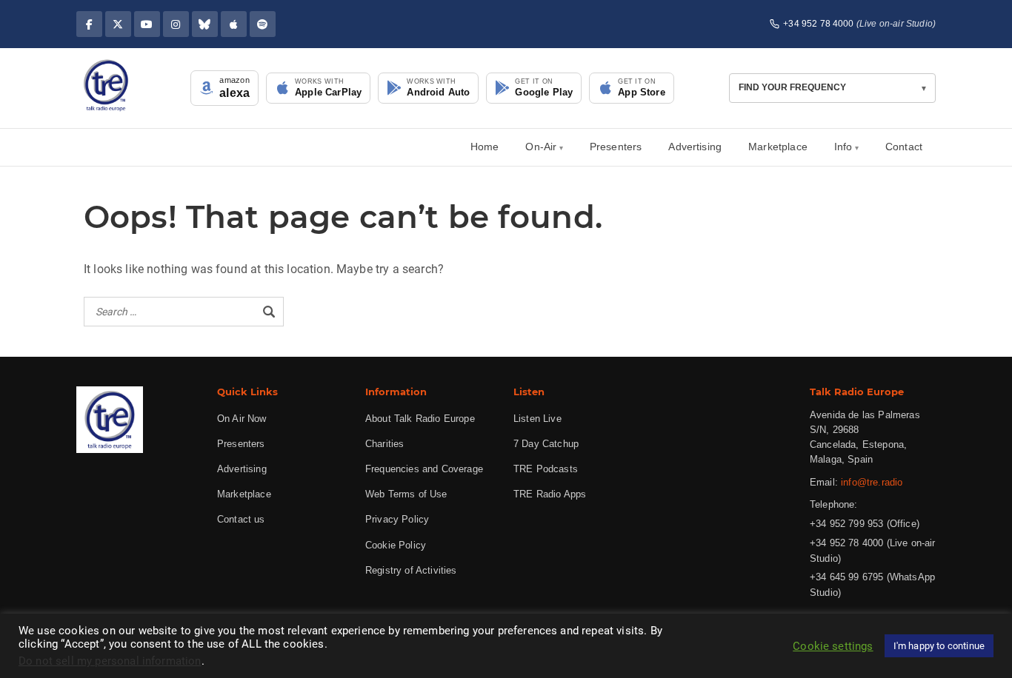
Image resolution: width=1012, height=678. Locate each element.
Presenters (616, 146)
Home (484, 146)
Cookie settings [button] (833, 646)
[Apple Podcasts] (234, 24)
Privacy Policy (397, 519)
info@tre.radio (871, 482)
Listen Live (537, 418)
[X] (118, 24)
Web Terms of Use (406, 494)
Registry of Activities (411, 570)
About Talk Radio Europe (420, 418)
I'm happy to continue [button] (939, 645)
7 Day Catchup (546, 443)
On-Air (540, 146)
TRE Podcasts (545, 468)
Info (843, 146)
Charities (384, 443)
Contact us (241, 519)
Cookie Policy (395, 545)
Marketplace (778, 146)
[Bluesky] (205, 24)
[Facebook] (89, 24)
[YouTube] (147, 24)
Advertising (695, 146)
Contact (903, 146)
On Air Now (242, 418)
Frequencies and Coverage (424, 468)
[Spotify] (263, 24)
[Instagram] (176, 24)
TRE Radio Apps (549, 494)
